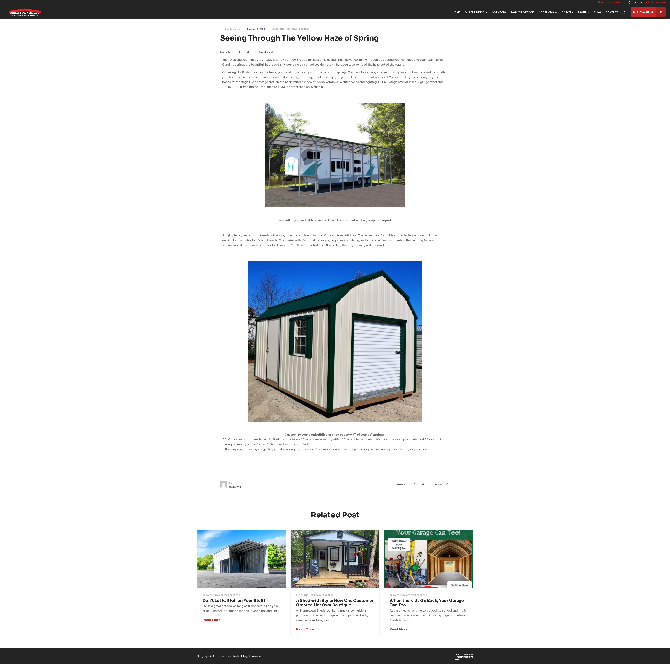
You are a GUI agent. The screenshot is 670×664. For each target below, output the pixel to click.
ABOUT (582, 12)
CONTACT (611, 12)
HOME (456, 12)
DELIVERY (567, 12)
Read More (212, 620)
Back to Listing (232, 29)
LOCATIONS (546, 12)
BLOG (597, 12)
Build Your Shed (643, 12)
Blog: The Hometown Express (291, 29)
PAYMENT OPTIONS (522, 12)
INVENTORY (499, 12)
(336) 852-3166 (656, 2)
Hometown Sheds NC (613, 2)
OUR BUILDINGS (474, 12)
